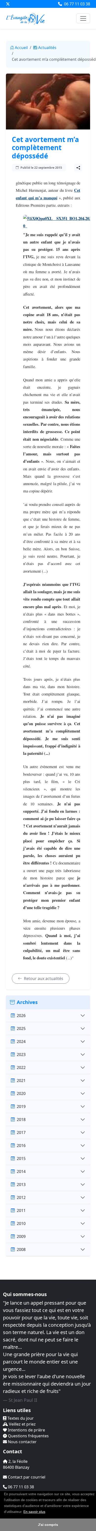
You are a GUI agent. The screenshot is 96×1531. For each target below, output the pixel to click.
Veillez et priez (22, 1424)
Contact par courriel (26, 1477)
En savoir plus (34, 1512)
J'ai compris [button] (48, 1525)
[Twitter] (8, 4)
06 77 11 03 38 (76, 4)
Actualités (47, 47)
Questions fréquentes (28, 1436)
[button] (47, 1512)
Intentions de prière (26, 1430)
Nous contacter (22, 1441)
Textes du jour (20, 1418)
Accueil (21, 47)
